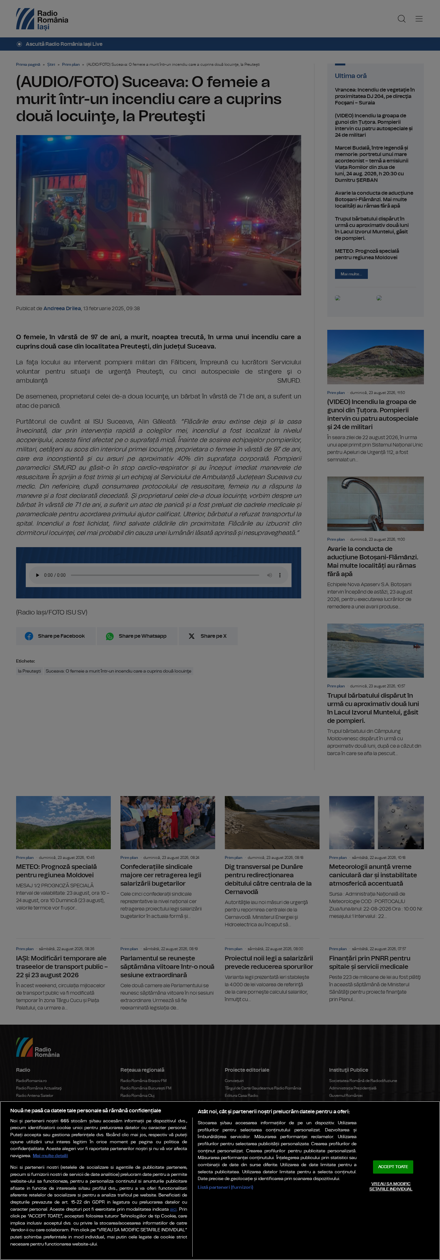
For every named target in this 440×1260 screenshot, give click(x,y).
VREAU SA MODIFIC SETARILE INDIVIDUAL (390, 1186)
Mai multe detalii (50, 1155)
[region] (220, 1180)
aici (173, 1209)
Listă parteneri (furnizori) (225, 1187)
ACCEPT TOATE (393, 1167)
